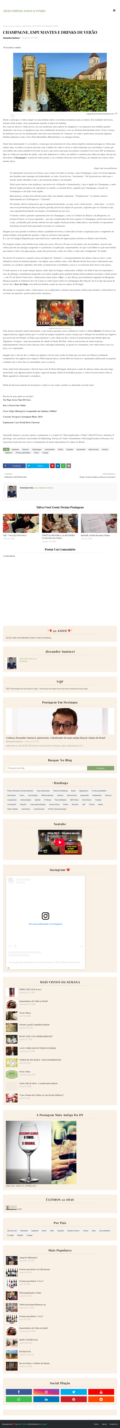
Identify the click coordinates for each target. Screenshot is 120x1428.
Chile (52, 1231)
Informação (11, 795)
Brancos (25, 449)
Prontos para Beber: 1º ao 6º (31, 1316)
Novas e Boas (54, 804)
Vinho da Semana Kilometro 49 (32, 1304)
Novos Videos (25, 1013)
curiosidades (50, 449)
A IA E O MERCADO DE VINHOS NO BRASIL (37, 1048)
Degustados (83, 791)
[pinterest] (74, 1399)
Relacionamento (47, 795)
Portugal (10, 1235)
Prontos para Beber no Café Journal (34, 1269)
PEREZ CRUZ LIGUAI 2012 (30, 989)
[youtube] (101, 1392)
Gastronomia (93, 449)
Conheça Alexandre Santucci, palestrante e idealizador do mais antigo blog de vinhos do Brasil (55, 737)
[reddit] (101, 1399)
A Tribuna (47, 800)
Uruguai (17, 26)
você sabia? (11, 804)
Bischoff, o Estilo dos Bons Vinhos (95, 535)
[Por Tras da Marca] (60, 721)
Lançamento (12, 800)
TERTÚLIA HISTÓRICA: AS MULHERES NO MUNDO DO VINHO (58, 536)
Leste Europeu (39, 809)
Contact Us (114, 1424)
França (85, 1231)
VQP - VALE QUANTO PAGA (14, 535)
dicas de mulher (66, 328)
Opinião (38, 800)
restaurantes (97, 795)
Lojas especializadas (38, 804)
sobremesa (25, 809)
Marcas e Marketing (60, 791)
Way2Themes (23, 1424)
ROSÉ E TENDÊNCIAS (28, 1339)
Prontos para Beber (23, 453)
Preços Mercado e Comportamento (20, 791)
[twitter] (74, 1392)
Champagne (36, 449)
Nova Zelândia (104, 1231)
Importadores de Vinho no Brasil (33, 1001)
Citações (23, 804)
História (105, 449)
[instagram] (46, 1392)
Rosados (75, 804)
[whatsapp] (19, 1399)
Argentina (15, 449)
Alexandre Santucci (11, 38)
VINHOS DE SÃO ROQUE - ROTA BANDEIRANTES (40, 1060)
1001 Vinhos (74, 800)
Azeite (100, 804)
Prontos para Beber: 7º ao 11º (31, 1281)
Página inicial (8, 26)
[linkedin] (46, 1399)
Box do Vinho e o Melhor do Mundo (34, 1363)
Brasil (73, 791)
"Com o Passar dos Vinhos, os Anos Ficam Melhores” (41, 1095)
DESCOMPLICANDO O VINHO (24, 11)
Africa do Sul (12, 1231)
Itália (94, 1231)
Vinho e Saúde (12, 809)
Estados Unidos (73, 1231)
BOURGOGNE (25, 1351)
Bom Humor (86, 800)
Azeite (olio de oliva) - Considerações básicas (38, 1083)
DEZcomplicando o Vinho (30, 1292)
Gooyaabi (43, 1424)
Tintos (36, 453)
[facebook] (19, 1392)
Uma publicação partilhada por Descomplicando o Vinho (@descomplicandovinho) (46, 962)
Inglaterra (8, 453)
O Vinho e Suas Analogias (57, 809)
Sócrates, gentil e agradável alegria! (34, 1024)
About (104, 1424)
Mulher (65, 804)
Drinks (60, 449)
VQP (83, 804)
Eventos (60, 795)
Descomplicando (43, 791)
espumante (81, 449)
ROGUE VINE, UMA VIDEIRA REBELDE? (36, 1036)
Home (96, 1424)
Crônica (92, 804)
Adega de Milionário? (28, 1257)
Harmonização (25, 800)
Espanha (70, 449)
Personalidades (60, 800)
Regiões (20, 1235)
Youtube (98, 800)
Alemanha (24, 1231)
